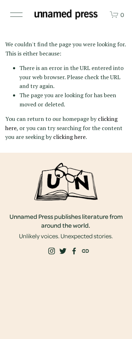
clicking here (69, 137)
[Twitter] (62, 251)
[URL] (85, 251)
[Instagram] (51, 251)
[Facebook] (73, 251)
